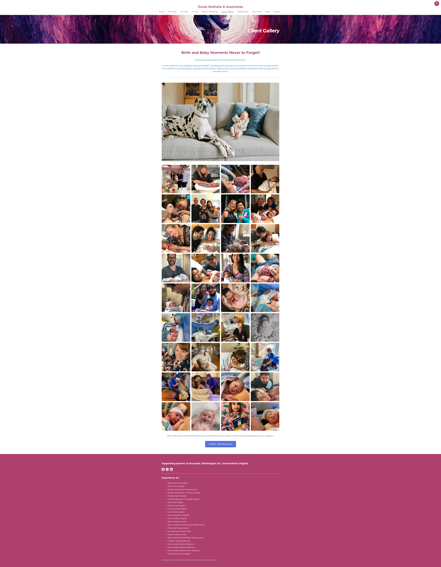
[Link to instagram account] (167, 469)
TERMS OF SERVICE (186, 560)
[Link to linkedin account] (171, 469)
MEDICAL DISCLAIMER (205, 560)
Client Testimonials (220, 444)
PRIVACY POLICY (169, 560)
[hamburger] (151, 6)
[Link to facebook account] (163, 469)
